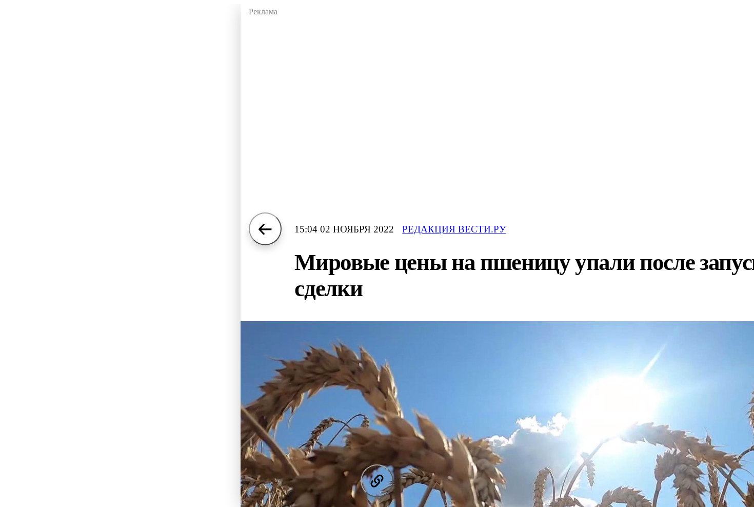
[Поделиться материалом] (377, 480)
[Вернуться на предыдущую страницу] (265, 228)
